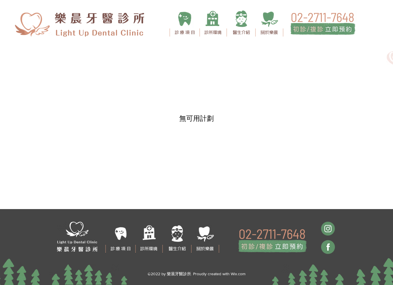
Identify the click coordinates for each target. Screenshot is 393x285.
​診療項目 (185, 32)
